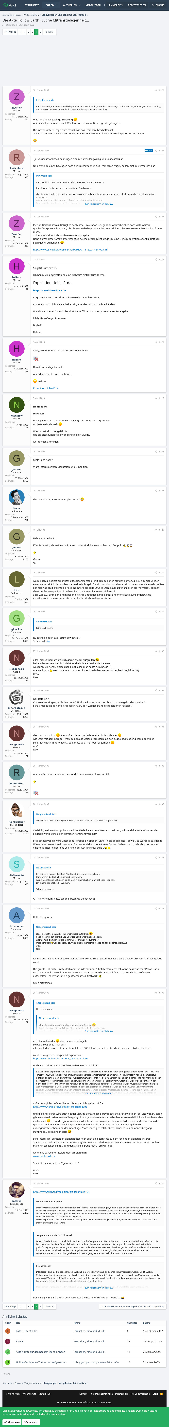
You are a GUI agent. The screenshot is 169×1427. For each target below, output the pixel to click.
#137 (161, 857)
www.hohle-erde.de (44, 1156)
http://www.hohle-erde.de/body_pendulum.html (60, 1058)
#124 (161, 259)
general (16, 469)
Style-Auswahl (13, 1393)
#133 (161, 690)
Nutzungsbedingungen (101, 1393)
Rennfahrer (16, 783)
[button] (57, 5)
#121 (161, 90)
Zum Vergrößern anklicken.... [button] (99, 203)
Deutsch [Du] (44, 1393)
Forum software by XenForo (84, 1402)
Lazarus (16, 1200)
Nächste (49, 31)
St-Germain (17, 875)
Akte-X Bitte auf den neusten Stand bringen (40, 1351)
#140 (161, 1183)
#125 (161, 342)
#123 (161, 216)
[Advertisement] (84, 61)
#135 (161, 765)
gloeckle (16, 629)
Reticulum (10, 24)
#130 (161, 572)
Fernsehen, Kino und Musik (88, 1331)
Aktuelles (70, 5)
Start (155, 1393)
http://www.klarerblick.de (49, 290)
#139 (161, 992)
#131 (161, 611)
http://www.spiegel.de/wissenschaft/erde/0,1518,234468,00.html (70, 249)
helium (16, 277)
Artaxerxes (16, 926)
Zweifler (17, 107)
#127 (161, 451)
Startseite (32, 5)
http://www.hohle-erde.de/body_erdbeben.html (60, 1106)
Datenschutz (121, 1393)
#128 (161, 490)
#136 (161, 804)
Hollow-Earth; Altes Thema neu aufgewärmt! (41, 1362)
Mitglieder (93, 5)
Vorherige (11, 31)
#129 (161, 529)
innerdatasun (16, 707)
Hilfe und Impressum (140, 1393)
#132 (161, 651)
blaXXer (17, 508)
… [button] (24, 31)
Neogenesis (16, 668)
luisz (16, 590)
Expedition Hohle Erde (45, 388)
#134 (161, 726)
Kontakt (83, 1393)
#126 (161, 398)
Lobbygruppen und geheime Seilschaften (96, 1362)
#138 (161, 908)
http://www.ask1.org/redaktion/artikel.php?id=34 (61, 1191)
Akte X (19, 1341)
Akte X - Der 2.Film (26, 1331)
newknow (17, 415)
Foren (50, 5)
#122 (161, 150)
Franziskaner (17, 821)
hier (48, 641)
